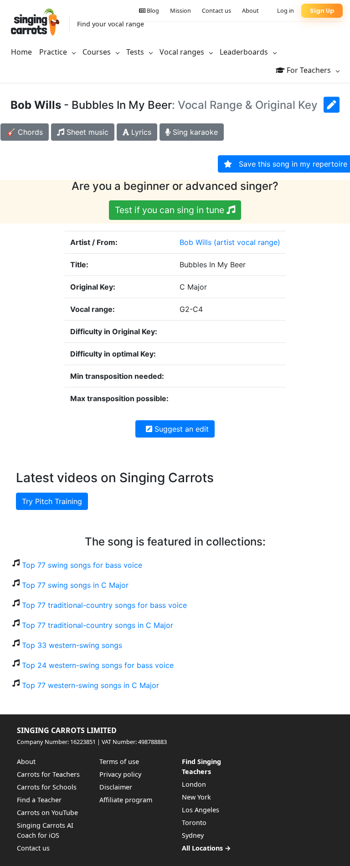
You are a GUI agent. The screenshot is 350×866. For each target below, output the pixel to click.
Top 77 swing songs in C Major (75, 585)
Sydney (193, 835)
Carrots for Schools (47, 787)
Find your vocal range (110, 24)
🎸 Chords (24, 132)
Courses (97, 52)
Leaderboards (245, 52)
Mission (180, 10)
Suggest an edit (180, 428)
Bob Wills (195, 242)
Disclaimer (115, 787)
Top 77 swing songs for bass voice (82, 565)
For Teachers (309, 70)
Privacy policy (120, 774)
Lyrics (140, 132)
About (250, 10)
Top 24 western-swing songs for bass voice (98, 665)
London (194, 784)
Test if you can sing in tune (170, 209)
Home (21, 52)
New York (196, 797)
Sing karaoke (194, 132)
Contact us (216, 10)
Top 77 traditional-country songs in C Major (97, 625)
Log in (285, 10)
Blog (152, 10)
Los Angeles (200, 809)
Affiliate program (125, 799)
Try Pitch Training (52, 501)
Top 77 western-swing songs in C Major (90, 685)
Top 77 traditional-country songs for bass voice (104, 605)
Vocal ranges (183, 52)
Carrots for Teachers (48, 774)
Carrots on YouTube (47, 812)
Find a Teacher (39, 799)
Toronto (194, 822)
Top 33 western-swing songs (72, 645)
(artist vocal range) (247, 242)
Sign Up (322, 10)
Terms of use (119, 761)
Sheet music (86, 132)
